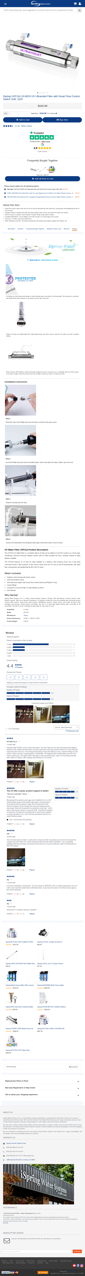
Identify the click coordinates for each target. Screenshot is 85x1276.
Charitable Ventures (66, 1261)
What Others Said (8, 1263)
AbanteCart (70, 1271)
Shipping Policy (42, 1261)
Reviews (20, 229)
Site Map (40, 1263)
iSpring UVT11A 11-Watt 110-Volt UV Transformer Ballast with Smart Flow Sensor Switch (50, 942)
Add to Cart (24, 120)
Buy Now (63, 120)
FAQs (11, 1261)
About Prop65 (53, 1261)
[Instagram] (81, 1265)
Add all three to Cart (43, 179)
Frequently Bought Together (35, 229)
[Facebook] (78, 1265)
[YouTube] (74, 1265)
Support (74, 229)
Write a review (26, 126)
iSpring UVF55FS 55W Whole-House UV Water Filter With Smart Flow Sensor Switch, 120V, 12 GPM (20, 1029)
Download (74, 1067)
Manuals (66, 229)
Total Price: (38, 113)
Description (11, 229)
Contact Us (31, 1263)
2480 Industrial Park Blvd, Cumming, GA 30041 (20, 1160)
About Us (4, 1261)
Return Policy (31, 1261)
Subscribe (77, 1251)
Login (47, 1263)
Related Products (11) (54, 229)
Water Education (21, 1263)
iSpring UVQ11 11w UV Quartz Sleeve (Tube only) (50, 964)
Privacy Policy (20, 1261)
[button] (80, 4)
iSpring (26, 615)
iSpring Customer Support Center (16, 1143)
